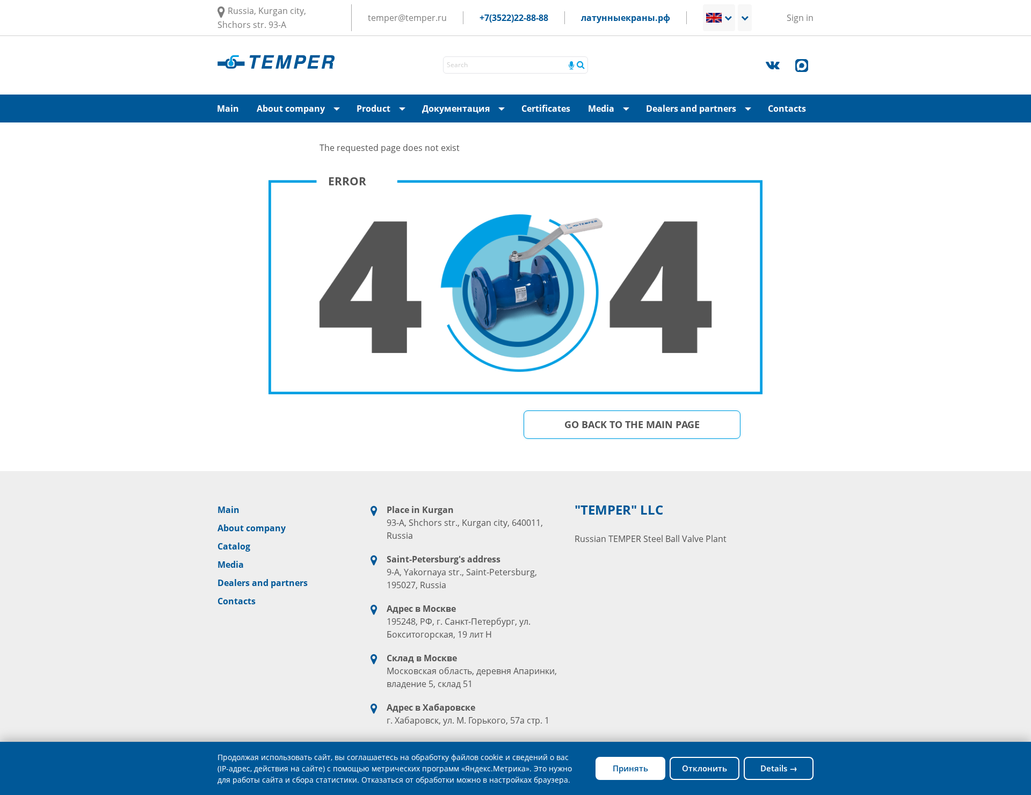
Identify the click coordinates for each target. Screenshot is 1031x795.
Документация (466, 112)
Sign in (800, 18)
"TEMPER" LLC (619, 509)
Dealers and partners (702, 112)
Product (384, 112)
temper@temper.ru (407, 18)
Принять (630, 768)
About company (301, 112)
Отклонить (704, 768)
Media (612, 112)
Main (228, 108)
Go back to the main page (632, 424)
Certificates (545, 108)
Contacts (787, 108)
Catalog (233, 546)
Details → (778, 768)
